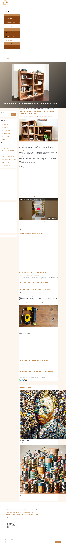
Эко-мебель (6, 58)
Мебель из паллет (11, 36)
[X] (26, 380)
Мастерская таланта (8, 40)
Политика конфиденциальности (33, 544)
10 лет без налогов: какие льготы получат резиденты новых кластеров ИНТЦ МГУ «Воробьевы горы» (8, 152)
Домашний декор (11, 18)
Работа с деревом (11, 47)
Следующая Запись (22, 382)
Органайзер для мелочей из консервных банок (32, 495)
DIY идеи (6, 11)
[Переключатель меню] (12, 15)
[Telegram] (21, 380)
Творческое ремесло (9, 54)
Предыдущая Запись (23, 381)
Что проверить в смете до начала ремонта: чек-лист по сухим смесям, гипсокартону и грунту (8, 147)
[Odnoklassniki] (24, 380)
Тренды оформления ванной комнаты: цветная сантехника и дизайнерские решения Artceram (9, 161)
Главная (5, 7)
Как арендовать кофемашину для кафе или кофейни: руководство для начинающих (8, 156)
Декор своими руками (9, 26)
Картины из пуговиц (25, 440)
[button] (8, 12)
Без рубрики (5, 124)
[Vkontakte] (23, 380)
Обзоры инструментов (9, 51)
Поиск (2, 112)
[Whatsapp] (19, 380)
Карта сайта (33, 543)
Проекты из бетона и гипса (13, 22)
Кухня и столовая (11, 32)
